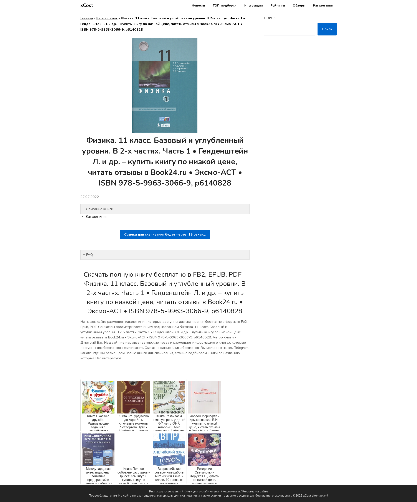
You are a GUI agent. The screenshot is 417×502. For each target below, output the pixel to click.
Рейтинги (278, 5)
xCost (86, 5)
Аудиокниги (231, 491)
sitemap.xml (320, 496)
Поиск (270, 18)
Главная (86, 18)
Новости (198, 5)
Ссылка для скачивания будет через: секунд (165, 234)
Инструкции (253, 5)
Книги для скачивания (165, 491)
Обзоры (299, 5)
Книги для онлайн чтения (202, 491)
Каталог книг (323, 5)
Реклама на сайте (255, 491)
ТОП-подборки (225, 5)
